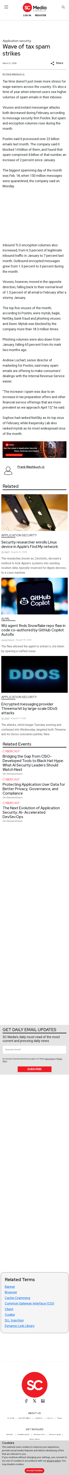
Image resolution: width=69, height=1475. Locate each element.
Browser (11, 1292)
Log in (27, 15)
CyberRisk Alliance (24, 1418)
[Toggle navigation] (6, 7)
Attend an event (39, 1434)
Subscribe (34, 1069)
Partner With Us (34, 1439)
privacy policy (54, 1460)
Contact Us (39, 1418)
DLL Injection (14, 1320)
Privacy (59, 1418)
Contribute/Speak (23, 1434)
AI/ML (5, 619)
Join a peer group (55, 1434)
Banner (10, 1287)
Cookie (10, 1315)
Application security (17, 41)
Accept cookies (35, 1470)
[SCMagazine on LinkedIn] (43, 1401)
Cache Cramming (17, 1298)
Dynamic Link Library (20, 1326)
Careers (50, 1418)
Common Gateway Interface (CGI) (29, 1303)
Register (40, 15)
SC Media (10, 1418)
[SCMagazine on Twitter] (34, 1401)
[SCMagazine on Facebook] (26, 1401)
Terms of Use (49, 1059)
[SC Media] (34, 7)
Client (9, 1309)
